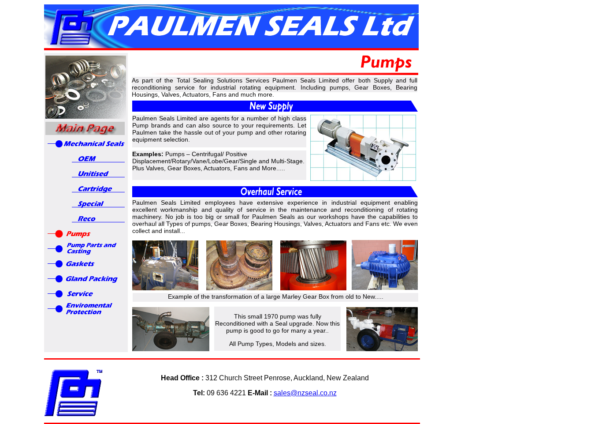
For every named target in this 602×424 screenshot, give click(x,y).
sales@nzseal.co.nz (305, 393)
